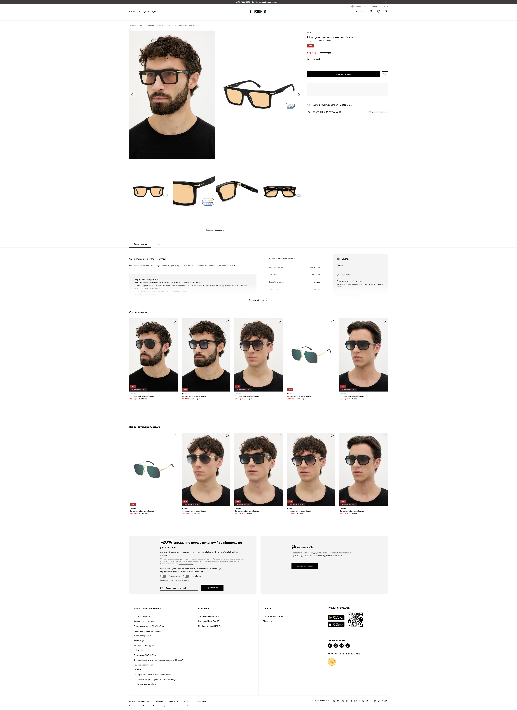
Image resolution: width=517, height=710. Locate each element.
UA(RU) (385, 701)
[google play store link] (336, 617)
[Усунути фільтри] (385, 2)
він (139, 11)
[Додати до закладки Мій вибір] (385, 74)
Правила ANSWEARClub (145, 655)
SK (375, 701)
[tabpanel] (258, 275)
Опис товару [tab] (140, 244)
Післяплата (268, 621)
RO (367, 701)
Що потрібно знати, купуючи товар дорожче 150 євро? (158, 660)
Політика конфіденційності (146, 684)
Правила (159, 701)
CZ (342, 701)
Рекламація (139, 640)
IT (359, 701)
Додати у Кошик (343, 74)
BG (334, 701)
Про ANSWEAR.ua (142, 616)
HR (351, 701)
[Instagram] (335, 645)
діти (146, 11)
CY (338, 701)
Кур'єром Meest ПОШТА (209, 621)
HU (355, 701)
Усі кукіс (187, 701)
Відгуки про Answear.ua (144, 621)
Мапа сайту (201, 701)
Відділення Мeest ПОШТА (209, 626)
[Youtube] (341, 645)
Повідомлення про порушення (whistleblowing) (155, 679)
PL (363, 701)
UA (379, 701)
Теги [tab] (158, 244)
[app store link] (336, 624)
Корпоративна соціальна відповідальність (153, 674)
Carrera (311, 32)
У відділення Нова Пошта (209, 616)
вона (132, 11)
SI (371, 701)
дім (154, 11)
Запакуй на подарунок (144, 645)
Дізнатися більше (305, 566)
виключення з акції (186, 564)
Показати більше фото (215, 230)
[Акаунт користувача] (371, 11)
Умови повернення (142, 636)
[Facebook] (330, 645)
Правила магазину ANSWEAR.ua (149, 626)
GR (347, 701)
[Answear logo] (258, 12)
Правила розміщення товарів (147, 631)
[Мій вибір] (378, 11)
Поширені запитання (143, 665)
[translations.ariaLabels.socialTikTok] (347, 645)
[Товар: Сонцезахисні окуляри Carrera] (153, 355)
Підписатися (212, 587)
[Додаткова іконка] (332, 662)
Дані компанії (173, 701)
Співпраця (138, 650)
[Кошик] (386, 11)
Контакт (137, 669)
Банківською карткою (273, 616)
